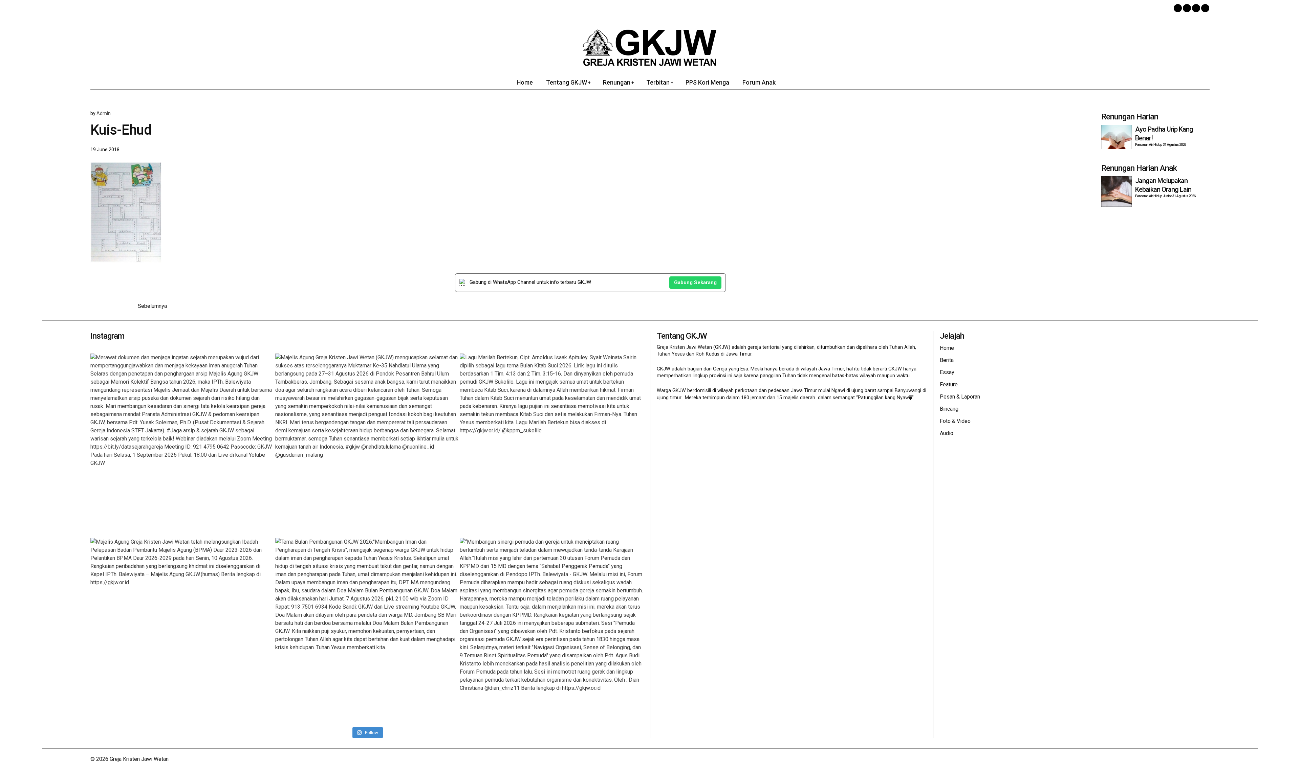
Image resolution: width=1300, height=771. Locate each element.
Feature (949, 384)
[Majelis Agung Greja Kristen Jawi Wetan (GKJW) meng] (367, 445)
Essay (947, 372)
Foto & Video (955, 421)
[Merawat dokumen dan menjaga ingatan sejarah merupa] (182, 445)
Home (947, 348)
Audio (946, 433)
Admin (103, 113)
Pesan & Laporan (960, 396)
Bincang (949, 409)
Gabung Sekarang (695, 282)
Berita (947, 360)
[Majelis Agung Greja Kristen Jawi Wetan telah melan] (182, 629)
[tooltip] (1178, 8)
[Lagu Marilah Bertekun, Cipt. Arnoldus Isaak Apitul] (551, 445)
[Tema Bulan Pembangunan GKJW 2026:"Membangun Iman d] (367, 629)
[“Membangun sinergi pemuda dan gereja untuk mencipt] (551, 629)
